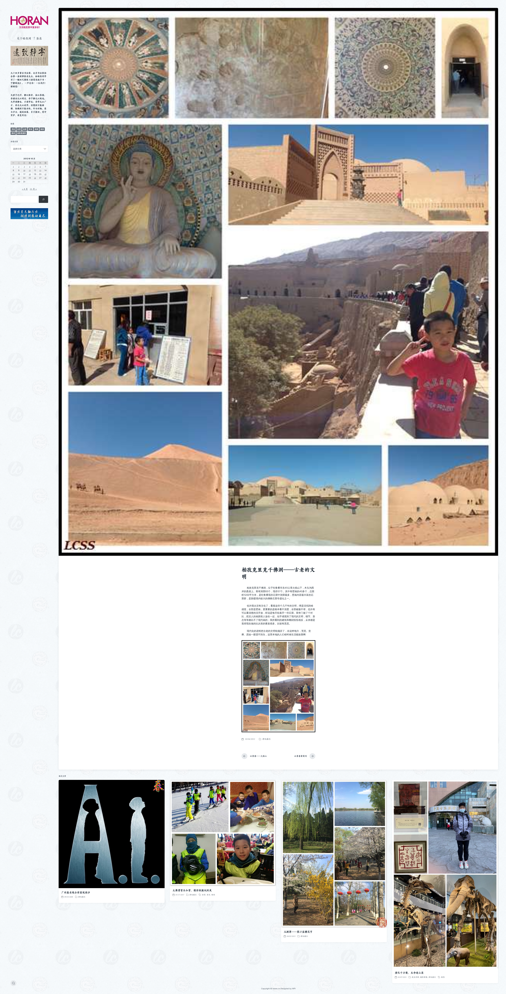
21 (45, 174)
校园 (36, 129)
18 (30, 174)
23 (19, 178)
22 (13, 178)
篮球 (13, 133)
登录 (39, 38)
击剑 (24, 129)
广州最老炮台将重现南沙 (75, 892)
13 (40, 170)
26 (35, 178)
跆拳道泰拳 (21, 133)
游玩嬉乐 (266, 739)
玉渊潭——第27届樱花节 (298, 932)
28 (45, 178)
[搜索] (43, 199)
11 (30, 170)
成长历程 (415, 977)
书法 (13, 129)
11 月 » (33, 189)
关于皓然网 (24, 38)
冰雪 (19, 129)
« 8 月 (25, 189)
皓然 (42, 129)
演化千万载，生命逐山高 (409, 972)
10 (24, 170)
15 (13, 174)
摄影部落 (423, 977)
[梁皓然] (29, 22)
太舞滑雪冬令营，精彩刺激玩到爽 (192, 890)
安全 (30, 129)
